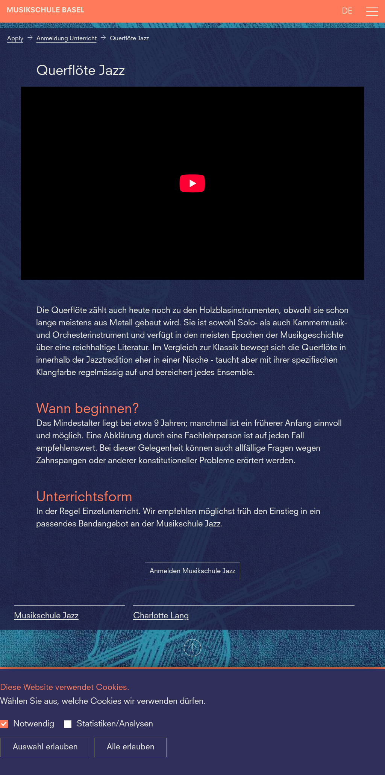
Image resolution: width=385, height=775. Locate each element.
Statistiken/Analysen (115, 724)
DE (347, 11)
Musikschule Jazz (46, 616)
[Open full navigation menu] (372, 11)
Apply (15, 39)
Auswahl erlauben (45, 747)
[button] (192, 648)
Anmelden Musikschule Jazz (192, 571)
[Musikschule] (46, 11)
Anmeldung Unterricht (66, 39)
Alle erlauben (131, 747)
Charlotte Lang (161, 616)
